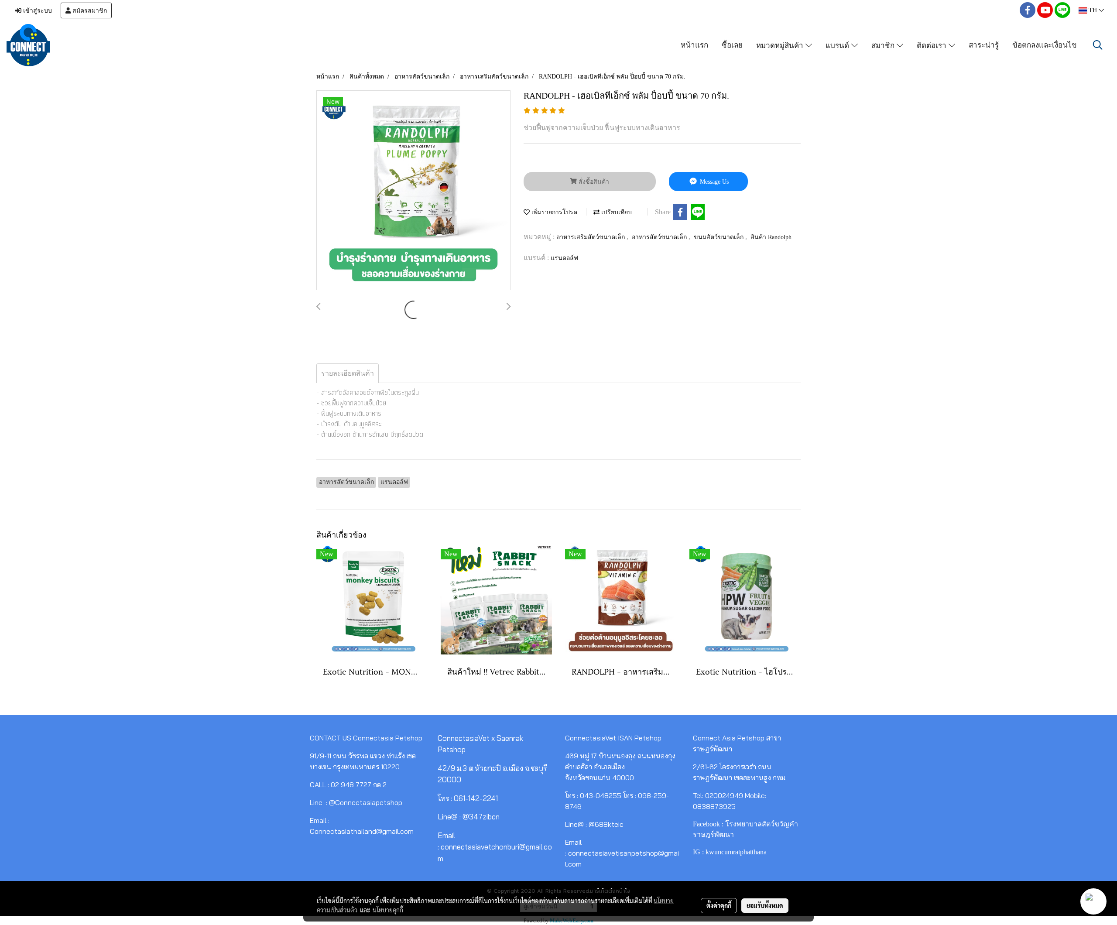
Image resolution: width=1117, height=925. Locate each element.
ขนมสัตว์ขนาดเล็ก (719, 237)
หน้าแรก (694, 44)
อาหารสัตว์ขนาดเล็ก (660, 237)
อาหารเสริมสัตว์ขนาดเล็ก (591, 237)
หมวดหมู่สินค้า (780, 44)
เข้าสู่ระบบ (36, 10)
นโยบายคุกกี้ (388, 910)
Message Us (713, 181)
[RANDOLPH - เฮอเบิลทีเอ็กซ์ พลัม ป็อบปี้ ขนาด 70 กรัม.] (413, 191)
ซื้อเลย (732, 44)
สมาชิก (884, 44)
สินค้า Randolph (770, 237)
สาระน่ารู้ (984, 44)
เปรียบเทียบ (616, 212)
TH (1093, 10)
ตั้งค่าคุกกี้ (718, 905)
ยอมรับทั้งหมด (765, 905)
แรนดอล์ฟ (564, 258)
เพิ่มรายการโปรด (553, 212)
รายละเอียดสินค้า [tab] (347, 373)
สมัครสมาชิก (89, 10)
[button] (1097, 45)
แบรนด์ (838, 44)
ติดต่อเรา (933, 44)
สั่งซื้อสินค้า (593, 181)
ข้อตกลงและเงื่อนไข (1044, 44)
